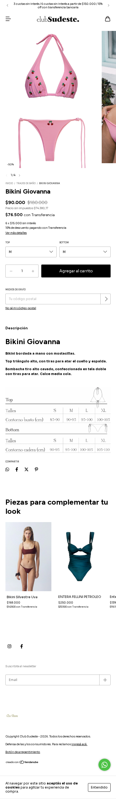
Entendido (99, 787)
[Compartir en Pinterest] (36, 469)
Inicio (9, 183)
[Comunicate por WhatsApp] (104, 765)
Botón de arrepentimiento (22, 752)
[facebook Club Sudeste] (22, 646)
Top (7, 242)
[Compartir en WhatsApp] (7, 469)
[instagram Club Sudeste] (9, 646)
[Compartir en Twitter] (26, 469)
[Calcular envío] (106, 299)
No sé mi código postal (20, 308)
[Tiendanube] (22, 763)
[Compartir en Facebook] (16, 469)
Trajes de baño (26, 183)
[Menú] (8, 19)
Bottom (64, 242)
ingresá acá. (79, 744)
